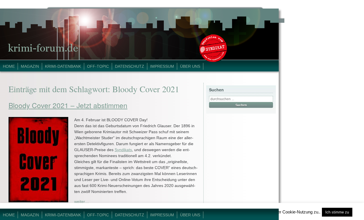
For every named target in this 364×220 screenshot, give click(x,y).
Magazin (30, 66)
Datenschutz (129, 66)
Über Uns (190, 66)
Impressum (162, 66)
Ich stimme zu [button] (337, 212)
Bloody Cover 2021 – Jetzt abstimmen (68, 105)
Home (9, 66)
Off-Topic (98, 66)
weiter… (81, 201)
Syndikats (123, 149)
